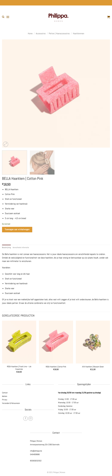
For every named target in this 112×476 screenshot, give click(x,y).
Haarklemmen (78, 33)
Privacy (4, 399)
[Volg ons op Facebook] (25, 418)
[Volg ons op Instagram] (30, 418)
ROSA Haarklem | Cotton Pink (56, 366)
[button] (3, 17)
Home (30, 33)
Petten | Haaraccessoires (59, 33)
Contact (5, 392)
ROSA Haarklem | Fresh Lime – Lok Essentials (19, 367)
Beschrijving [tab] (6, 247)
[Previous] (7, 93)
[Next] (104, 93)
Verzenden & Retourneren (11, 403)
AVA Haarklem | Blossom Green (93, 366)
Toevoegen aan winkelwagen (17, 229)
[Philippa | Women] (58, 16)
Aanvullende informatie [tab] (21, 247)
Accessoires (41, 33)
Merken (4, 396)
